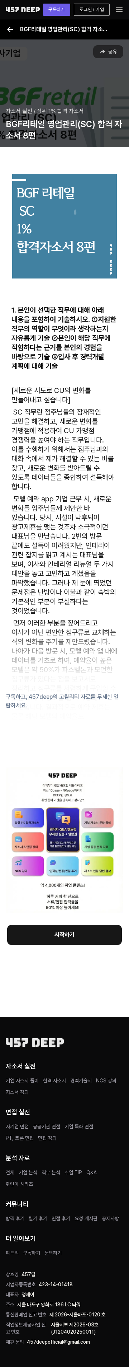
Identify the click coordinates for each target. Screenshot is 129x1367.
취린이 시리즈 (19, 1184)
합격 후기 (15, 1218)
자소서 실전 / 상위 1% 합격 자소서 (45, 111)
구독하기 (56, 9)
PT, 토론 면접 (20, 1138)
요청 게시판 (86, 1218)
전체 (10, 1172)
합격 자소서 (54, 1080)
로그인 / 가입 (92, 9)
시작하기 (64, 934)
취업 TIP (73, 1172)
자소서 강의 (17, 1092)
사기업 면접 (17, 1126)
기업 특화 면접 (78, 1126)
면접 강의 (47, 1138)
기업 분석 (28, 1172)
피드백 (12, 1253)
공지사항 (110, 1218)
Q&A (91, 1172)
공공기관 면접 (46, 1126)
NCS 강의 (106, 1080)
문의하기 (53, 1253)
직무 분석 (51, 1172)
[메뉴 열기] (119, 10)
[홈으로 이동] (23, 9)
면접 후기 (61, 1218)
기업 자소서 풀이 (22, 1080)
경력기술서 (81, 1080)
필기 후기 (38, 1218)
